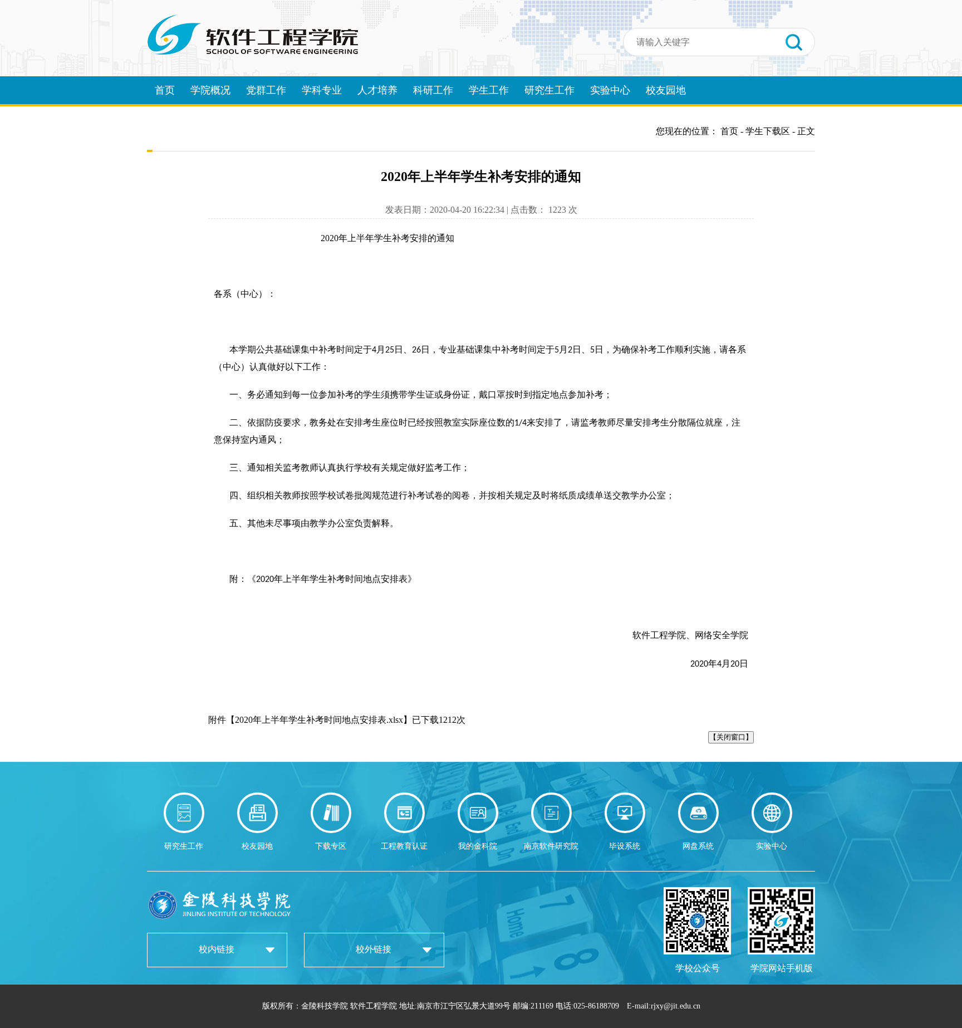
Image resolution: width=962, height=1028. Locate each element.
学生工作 (489, 90)
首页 (165, 90)
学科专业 (322, 90)
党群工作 (266, 90)
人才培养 (377, 90)
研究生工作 (549, 90)
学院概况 (210, 90)
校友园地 (666, 90)
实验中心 (610, 90)
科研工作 (433, 90)
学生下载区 (767, 131)
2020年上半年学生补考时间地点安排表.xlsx (319, 720)
